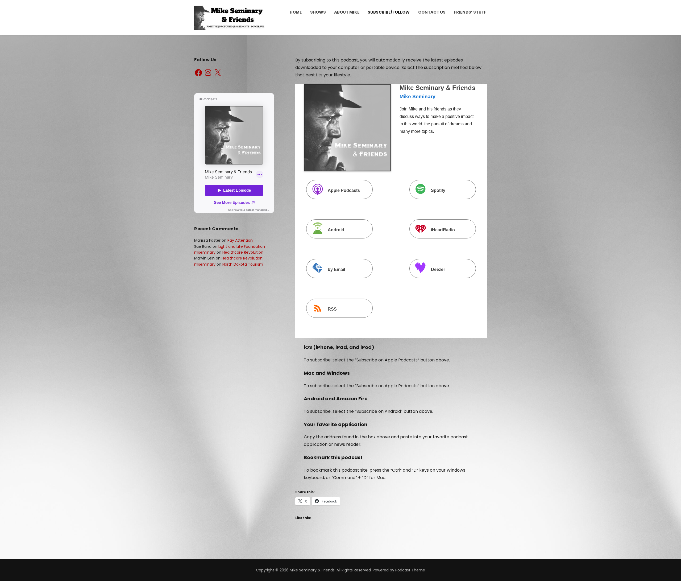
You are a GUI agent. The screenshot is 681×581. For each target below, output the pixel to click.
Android (336, 230)
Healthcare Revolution (242, 252)
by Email (336, 269)
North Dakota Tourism (242, 264)
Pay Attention (240, 240)
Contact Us (432, 12)
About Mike (346, 12)
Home (296, 12)
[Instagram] (208, 72)
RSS (332, 309)
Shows (318, 12)
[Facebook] (198, 72)
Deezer (438, 269)
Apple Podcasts (344, 190)
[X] (217, 72)
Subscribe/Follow (389, 12)
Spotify (438, 190)
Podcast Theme (410, 570)
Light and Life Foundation (241, 246)
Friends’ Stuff (470, 12)
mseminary (204, 252)
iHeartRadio (443, 230)
